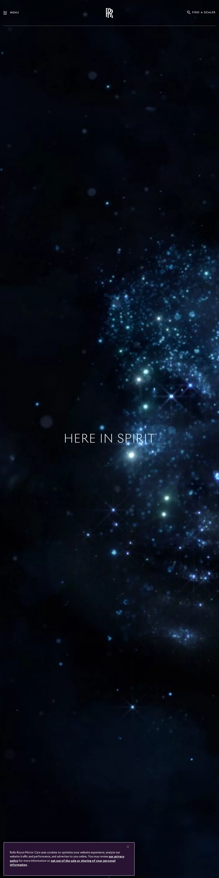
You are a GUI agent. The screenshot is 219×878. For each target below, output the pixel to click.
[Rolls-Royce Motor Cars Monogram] (109, 13)
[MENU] (6, 12)
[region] (69, 859)
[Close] (128, 846)
